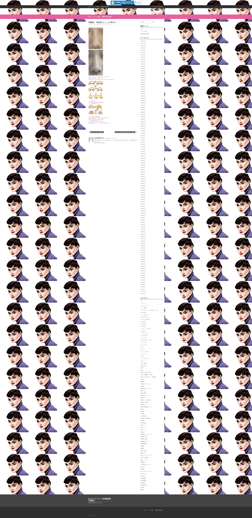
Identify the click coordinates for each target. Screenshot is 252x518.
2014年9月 (143, 215)
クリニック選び (95, 6)
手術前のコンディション (146, 383)
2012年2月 (143, 286)
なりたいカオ (143, 326)
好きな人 (142, 379)
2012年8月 (143, 273)
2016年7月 (143, 165)
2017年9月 (143, 132)
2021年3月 (143, 61)
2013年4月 (143, 254)
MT (141, 301)
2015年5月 (143, 197)
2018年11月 (143, 100)
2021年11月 (143, 43)
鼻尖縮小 (142, 487)
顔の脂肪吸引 (143, 478)
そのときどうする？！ (145, 317)
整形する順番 (143, 393)
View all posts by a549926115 (100, 142)
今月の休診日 (143, 365)
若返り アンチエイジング (146, 455)
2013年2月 (143, 259)
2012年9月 (143, 270)
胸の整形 (142, 445)
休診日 (142, 367)
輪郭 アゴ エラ (144, 459)
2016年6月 (143, 167)
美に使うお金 (143, 422)
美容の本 (142, 432)
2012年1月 (143, 289)
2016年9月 (143, 160)
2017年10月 (143, 130)
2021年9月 (143, 47)
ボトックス (143, 349)
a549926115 (108, 24)
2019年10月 (143, 77)
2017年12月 (143, 126)
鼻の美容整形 (101, 24)
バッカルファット (144, 333)
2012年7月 (143, 275)
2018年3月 (143, 119)
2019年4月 (143, 91)
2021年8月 (143, 50)
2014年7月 (143, 220)
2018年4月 (143, 116)
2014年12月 (143, 208)
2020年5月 (143, 68)
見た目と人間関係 (144, 457)
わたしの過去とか (144, 363)
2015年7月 (143, 192)
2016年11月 (143, 155)
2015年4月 (143, 199)
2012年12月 (143, 263)
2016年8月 (143, 162)
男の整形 (142, 411)
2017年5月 (143, 142)
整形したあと (143, 390)
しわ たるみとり (144, 314)
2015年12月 (143, 181)
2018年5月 (143, 114)
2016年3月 (143, 174)
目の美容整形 (143, 416)
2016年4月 (143, 172)
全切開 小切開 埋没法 (146, 372)
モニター (142, 356)
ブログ (142, 347)
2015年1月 (143, 206)
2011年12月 (143, 291)
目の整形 (142, 413)
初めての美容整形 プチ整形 (147, 374)
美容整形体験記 (144, 443)
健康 (141, 370)
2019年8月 (143, 82)
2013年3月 (143, 257)
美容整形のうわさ (144, 441)
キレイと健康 (143, 308)
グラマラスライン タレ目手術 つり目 (149, 310)
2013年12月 (143, 236)
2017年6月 (143, 139)
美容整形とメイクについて (146, 434)
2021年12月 (143, 40)
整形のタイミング (144, 397)
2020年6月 (143, 66)
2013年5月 (143, 252)
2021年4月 (143, 59)
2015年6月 (143, 195)
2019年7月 (143, 84)
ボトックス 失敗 (144, 351)
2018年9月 (143, 105)
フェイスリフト (144, 342)
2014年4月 (143, 227)
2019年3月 (143, 93)
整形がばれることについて (146, 388)
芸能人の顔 (143, 452)
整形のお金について (145, 395)
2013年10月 (143, 240)
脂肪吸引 (142, 448)
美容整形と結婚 (144, 439)
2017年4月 (143, 144)
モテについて (143, 353)
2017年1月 (143, 151)
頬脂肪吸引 (143, 462)
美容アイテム (143, 429)
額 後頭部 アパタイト (146, 464)
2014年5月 (143, 224)
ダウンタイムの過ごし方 (146, 319)
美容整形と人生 (144, 436)
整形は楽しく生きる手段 (146, 399)
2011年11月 (143, 293)
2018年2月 (143, 121)
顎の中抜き (143, 475)
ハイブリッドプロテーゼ (146, 328)
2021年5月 (143, 57)
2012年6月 (143, 277)
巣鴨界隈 (142, 381)
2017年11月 (143, 128)
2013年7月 (143, 247)
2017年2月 (143, 149)
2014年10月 (143, 213)
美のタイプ (143, 425)
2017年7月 (143, 137)
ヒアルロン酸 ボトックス (146, 340)
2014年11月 (143, 211)
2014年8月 (143, 217)
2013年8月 (143, 245)
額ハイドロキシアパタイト (146, 471)
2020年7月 (143, 63)
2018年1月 (143, 123)
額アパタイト (143, 466)
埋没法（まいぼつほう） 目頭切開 (148, 376)
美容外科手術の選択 (105, 6)
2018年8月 (143, 107)
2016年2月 (143, 176)
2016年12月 (143, 153)
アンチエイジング (144, 305)
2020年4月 (143, 70)
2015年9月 (143, 188)
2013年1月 (143, 261)
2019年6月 (143, 86)
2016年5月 (143, 169)
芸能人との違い (144, 450)
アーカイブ (143, 303)
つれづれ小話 (143, 324)
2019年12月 (143, 73)
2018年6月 (143, 112)
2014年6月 (143, 222)
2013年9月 (143, 243)
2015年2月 (143, 204)
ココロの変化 (143, 312)
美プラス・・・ (144, 427)
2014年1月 (143, 234)
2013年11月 (143, 238)
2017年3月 (143, 146)
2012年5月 (143, 280)
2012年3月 (143, 284)
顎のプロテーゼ (144, 473)
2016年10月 (143, 158)
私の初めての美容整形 (145, 418)
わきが (142, 360)
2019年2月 (143, 96)
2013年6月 (143, 250)
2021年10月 (143, 45)
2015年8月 (143, 190)
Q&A (89, 6)
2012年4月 (143, 282)
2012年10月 (143, 268)
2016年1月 (143, 178)
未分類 (142, 409)
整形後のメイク (144, 404)
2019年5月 (143, 89)
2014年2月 (143, 231)
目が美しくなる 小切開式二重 (97, 132)
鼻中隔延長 (143, 482)
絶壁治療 (142, 420)
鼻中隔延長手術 (144, 485)
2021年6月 (143, 54)
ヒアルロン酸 (143, 337)
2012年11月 (143, 266)
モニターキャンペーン (145, 358)
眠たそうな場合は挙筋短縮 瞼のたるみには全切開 (125, 132)
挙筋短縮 (142, 386)
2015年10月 (143, 185)
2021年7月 (143, 52)
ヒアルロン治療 (144, 335)
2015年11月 (143, 183)
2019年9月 (143, 80)
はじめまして (143, 330)
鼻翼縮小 (142, 489)
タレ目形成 (143, 321)
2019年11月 (143, 75)
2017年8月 (143, 135)
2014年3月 (143, 229)
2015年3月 (143, 201)
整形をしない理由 (144, 402)
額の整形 (142, 468)
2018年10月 (143, 103)
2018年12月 (143, 98)
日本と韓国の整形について (146, 406)
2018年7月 (143, 109)
